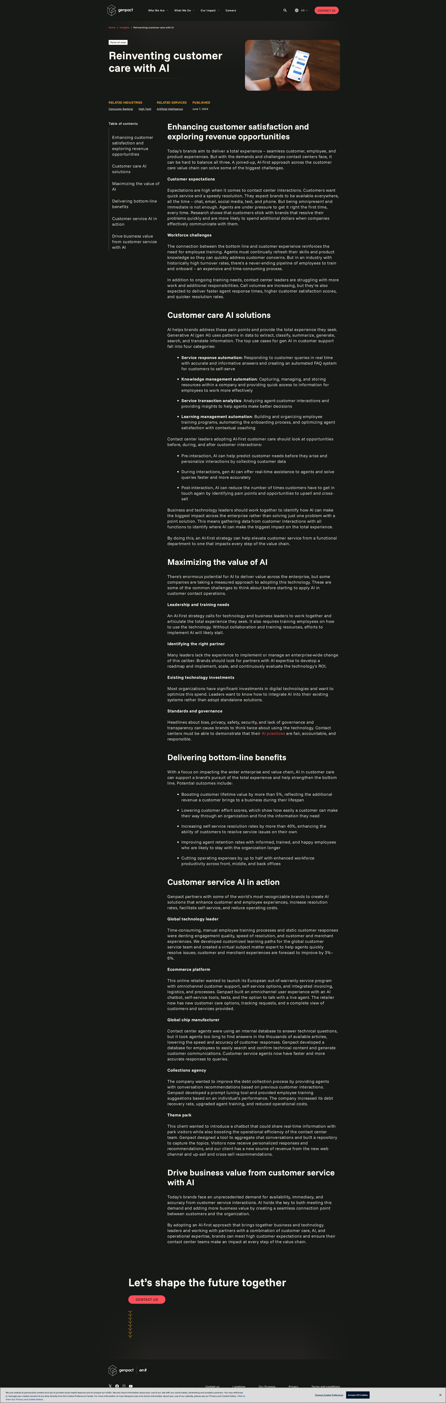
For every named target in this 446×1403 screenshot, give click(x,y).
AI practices (273, 733)
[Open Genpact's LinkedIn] (123, 1386)
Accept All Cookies (358, 1394)
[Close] (440, 1395)
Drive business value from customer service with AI (134, 241)
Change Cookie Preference (329, 1394)
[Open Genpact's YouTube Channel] (130, 1386)
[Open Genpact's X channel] (110, 1386)
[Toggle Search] (285, 10)
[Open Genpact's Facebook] (117, 1386)
